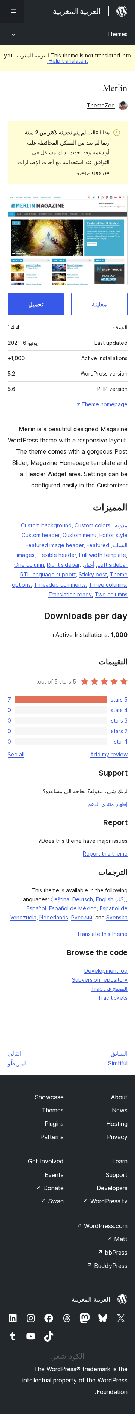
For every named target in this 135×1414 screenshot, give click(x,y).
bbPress (112, 1252)
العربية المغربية (91, 1299)
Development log (106, 970)
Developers (112, 1188)
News (120, 1110)
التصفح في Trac (109, 988)
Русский (81, 917)
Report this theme (105, 853)
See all (16, 754)
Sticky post (93, 574)
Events (54, 1175)
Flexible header (57, 555)
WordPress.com (102, 1226)
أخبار (89, 564)
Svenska (117, 917)
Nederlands (53, 917)
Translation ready (70, 594)
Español (36, 908)
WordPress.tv (105, 1201)
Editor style (113, 535)
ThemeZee (101, 105)
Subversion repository (100, 979)
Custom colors (92, 525)
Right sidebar (63, 564)
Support (117, 1175)
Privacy (117, 1137)
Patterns (52, 1137)
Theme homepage (104, 404)
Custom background (46, 525)
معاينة (99, 304)
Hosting (117, 1123)
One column (29, 564)
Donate (50, 1188)
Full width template (102, 555)
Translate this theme (102, 934)
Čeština (60, 899)
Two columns (111, 594)
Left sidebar (113, 564)
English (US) (111, 899)
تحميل (35, 304)
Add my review (109, 754)
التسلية (120, 545)
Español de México (73, 908)
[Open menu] (12, 11)
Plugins (54, 1123)
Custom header (41, 535)
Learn (120, 1161)
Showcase (49, 1097)
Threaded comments (60, 584)
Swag (52, 1201)
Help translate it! (67, 60)
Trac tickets (113, 997)
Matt (117, 1239)
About (119, 1097)
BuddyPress (107, 1265)
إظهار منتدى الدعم (108, 804)
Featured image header (55, 545)
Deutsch (82, 899)
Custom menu (79, 535)
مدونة (121, 525)
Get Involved (46, 1161)
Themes (117, 34)
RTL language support (48, 574)
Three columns (107, 584)
